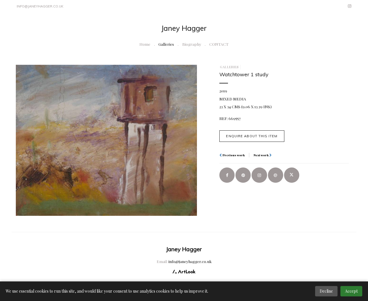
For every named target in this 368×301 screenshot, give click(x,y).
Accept (351, 291)
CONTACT (219, 44)
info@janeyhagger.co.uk (40, 6)
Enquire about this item (251, 136)
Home (144, 44)
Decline (326, 291)
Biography (191, 44)
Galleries (166, 44)
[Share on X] (291, 175)
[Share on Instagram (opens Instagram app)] (259, 175)
